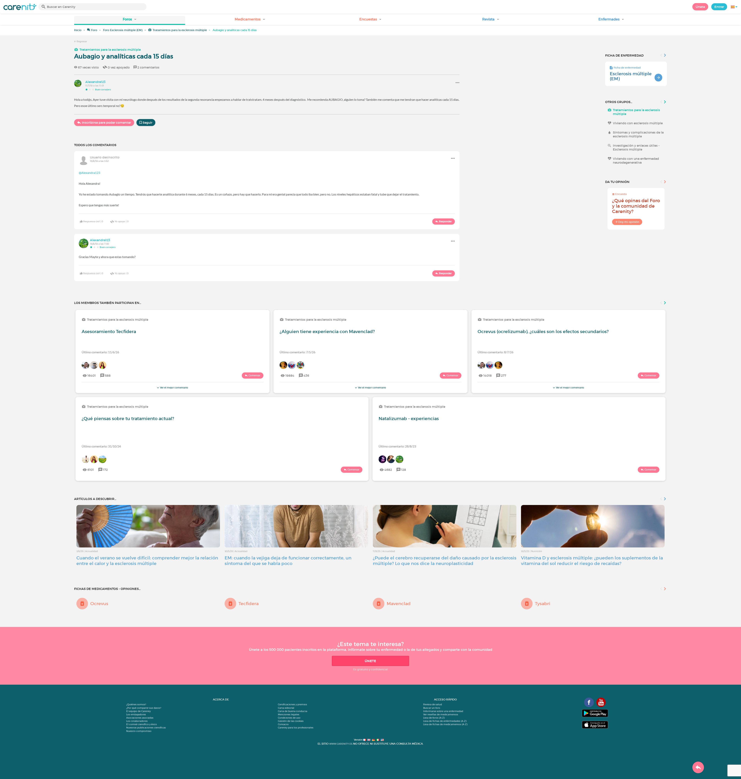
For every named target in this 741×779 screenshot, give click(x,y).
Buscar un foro (431, 707)
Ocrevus (99, 603)
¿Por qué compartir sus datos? (143, 707)
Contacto (283, 724)
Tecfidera (249, 603)
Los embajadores (136, 714)
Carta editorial (286, 707)
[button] (129, 20)
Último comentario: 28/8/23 (397, 446)
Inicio (77, 30)
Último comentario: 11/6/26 (100, 352)
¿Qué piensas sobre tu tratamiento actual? (128, 418)
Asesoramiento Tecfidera (109, 331)
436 (306, 375)
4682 (388, 470)
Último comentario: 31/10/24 (101, 446)
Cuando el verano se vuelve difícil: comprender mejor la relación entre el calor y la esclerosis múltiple (147, 560)
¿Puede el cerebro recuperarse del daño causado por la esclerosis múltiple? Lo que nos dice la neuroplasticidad (444, 560)
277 (503, 375)
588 (108, 375)
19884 (289, 375)
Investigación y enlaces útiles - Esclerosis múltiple (636, 147)
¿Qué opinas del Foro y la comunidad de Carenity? (636, 206)
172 (105, 470)
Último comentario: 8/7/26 (495, 352)
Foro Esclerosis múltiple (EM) (122, 30)
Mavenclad (399, 603)
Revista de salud (432, 704)
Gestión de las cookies (291, 721)
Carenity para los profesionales (295, 727)
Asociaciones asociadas (139, 717)
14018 (487, 375)
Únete (700, 7)
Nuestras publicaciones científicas (146, 727)
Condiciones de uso (289, 717)
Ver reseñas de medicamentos (440, 714)
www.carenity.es (340, 743)
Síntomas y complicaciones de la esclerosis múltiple (638, 134)
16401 (91, 375)
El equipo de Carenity (138, 711)
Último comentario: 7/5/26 (297, 352)
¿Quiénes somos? (136, 704)
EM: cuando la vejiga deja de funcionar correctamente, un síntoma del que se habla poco (288, 560)
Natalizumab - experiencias (409, 418)
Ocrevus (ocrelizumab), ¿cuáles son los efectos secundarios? (543, 331)
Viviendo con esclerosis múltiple (638, 123)
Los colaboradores (137, 721)
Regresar (81, 41)
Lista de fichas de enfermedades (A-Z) (444, 721)
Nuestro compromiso (138, 731)
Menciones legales (288, 714)
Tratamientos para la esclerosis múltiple (180, 30)
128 (403, 470)
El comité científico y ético (141, 724)
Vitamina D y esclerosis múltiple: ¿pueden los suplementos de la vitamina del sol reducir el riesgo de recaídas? (592, 560)
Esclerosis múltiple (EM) (631, 76)
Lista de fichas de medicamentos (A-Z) (445, 724)
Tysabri (542, 603)
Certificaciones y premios (292, 704)
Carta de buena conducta (292, 711)
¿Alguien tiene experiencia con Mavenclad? (327, 331)
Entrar (719, 7)
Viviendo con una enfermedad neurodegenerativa (636, 160)
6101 (90, 470)
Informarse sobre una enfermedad (443, 711)
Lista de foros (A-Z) (434, 717)
